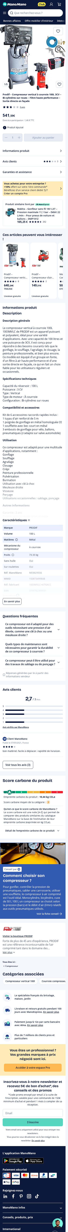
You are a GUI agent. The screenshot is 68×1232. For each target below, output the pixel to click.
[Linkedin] (5, 1196)
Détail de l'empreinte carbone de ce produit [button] (30, 830)
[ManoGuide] (57, 1223)
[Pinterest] (21, 1196)
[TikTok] (37, 1196)
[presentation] (58, 831)
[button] (32, 213)
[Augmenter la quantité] (19, 138)
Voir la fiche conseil (48, 913)
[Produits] (5, 13)
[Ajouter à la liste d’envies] (59, 84)
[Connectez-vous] (51, 4)
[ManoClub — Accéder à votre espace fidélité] (41, 4)
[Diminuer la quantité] (6, 138)
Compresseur (11, 966)
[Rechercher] (11, 13)
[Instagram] (29, 1196)
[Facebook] (13, 1196)
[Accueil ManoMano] (19, 4)
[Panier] (59, 4)
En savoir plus (38, 1140)
